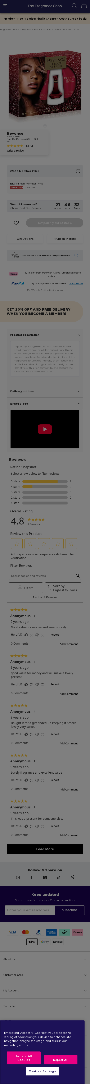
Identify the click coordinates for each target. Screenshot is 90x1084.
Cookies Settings (42, 1071)
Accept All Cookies (24, 1057)
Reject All (60, 1059)
